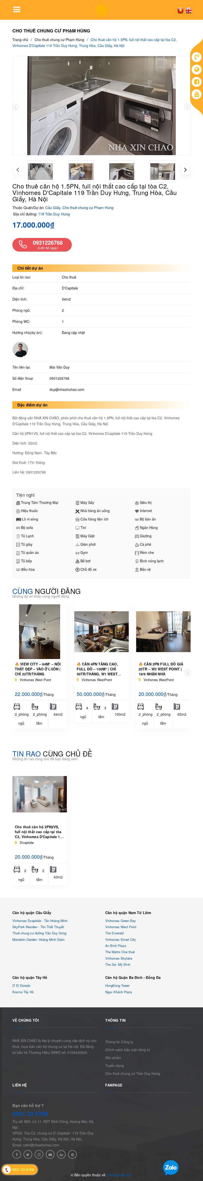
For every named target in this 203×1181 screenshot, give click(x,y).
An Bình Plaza (115, 945)
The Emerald (114, 933)
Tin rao (52, 753)
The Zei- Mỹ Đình (117, 964)
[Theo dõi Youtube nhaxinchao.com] (50, 1154)
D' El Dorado (21, 985)
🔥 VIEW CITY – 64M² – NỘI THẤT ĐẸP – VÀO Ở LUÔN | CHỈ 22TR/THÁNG (38, 668)
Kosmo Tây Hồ (23, 992)
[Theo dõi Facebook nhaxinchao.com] (16, 1154)
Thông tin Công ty (119, 1041)
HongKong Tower (117, 985)
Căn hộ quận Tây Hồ (30, 977)
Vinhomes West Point (120, 926)
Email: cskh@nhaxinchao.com (35, 1144)
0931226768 (59, 378)
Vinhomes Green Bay (120, 920)
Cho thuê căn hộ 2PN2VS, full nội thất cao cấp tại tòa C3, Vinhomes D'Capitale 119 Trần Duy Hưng (39, 834)
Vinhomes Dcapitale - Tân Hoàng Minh (39, 920)
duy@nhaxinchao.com (67, 389)
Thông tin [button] (115, 1020)
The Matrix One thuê (120, 952)
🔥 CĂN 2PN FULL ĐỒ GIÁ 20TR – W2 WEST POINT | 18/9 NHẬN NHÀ (161, 668)
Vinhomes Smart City (120, 939)
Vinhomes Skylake (118, 958)
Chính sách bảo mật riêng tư (127, 1049)
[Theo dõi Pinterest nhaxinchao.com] (72, 1154)
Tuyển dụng (114, 1065)
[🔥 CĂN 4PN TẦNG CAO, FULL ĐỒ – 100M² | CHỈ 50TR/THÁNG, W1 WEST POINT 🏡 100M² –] (101, 631)
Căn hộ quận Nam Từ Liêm (128, 912)
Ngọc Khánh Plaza (118, 992)
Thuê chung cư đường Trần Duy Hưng (39, 933)
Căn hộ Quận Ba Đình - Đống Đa (133, 977)
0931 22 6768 (30, 1113)
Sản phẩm (113, 1057)
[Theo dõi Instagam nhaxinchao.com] (39, 1154)
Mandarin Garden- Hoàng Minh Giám (38, 939)
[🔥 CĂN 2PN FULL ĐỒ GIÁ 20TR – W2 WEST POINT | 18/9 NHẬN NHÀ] (163, 631)
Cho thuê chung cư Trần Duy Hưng (132, 1073)
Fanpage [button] (114, 1085)
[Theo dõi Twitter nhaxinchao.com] (28, 1154)
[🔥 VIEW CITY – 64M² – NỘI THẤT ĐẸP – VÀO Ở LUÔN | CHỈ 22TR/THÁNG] (39, 631)
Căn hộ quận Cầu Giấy (31, 912)
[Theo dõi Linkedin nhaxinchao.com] (61, 1154)
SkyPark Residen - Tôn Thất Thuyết (38, 926)
